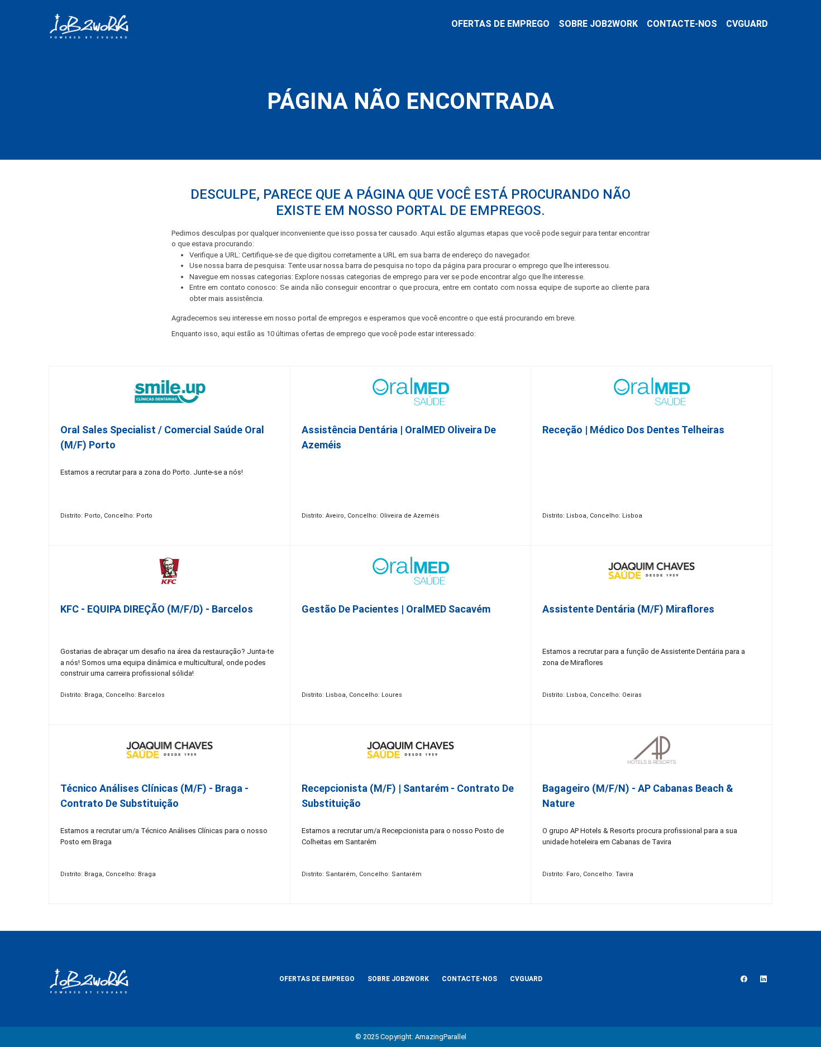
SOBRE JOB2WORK (598, 23)
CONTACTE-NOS (682, 23)
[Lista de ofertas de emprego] (89, 24)
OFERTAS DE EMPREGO (500, 23)
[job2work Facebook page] (744, 979)
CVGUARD (747, 23)
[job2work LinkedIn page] (763, 979)
